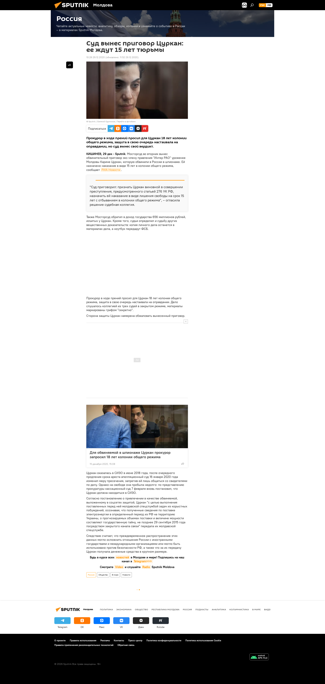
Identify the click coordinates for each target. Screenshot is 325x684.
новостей (122, 557)
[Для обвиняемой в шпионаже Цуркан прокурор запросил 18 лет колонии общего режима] (137, 426)
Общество (103, 574)
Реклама (105, 640)
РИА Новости (111, 170)
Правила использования (83, 640)
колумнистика (239, 609)
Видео (268, 609)
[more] (182, 463)
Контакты (119, 640)
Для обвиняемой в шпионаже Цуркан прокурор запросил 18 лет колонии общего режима (130, 454)
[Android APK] (259, 657)
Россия (91, 574)
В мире (115, 574)
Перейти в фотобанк (126, 121)
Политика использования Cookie (203, 640)
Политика (106, 609)
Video (119, 567)
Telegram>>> (143, 561)
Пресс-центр (135, 640)
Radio (146, 567)
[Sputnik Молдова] (72, 9)
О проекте (60, 640)
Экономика (124, 609)
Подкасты (201, 609)
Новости (126, 574)
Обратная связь (125, 645)
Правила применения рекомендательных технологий (83, 645)
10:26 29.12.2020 (95, 57)
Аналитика (219, 609)
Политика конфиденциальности (163, 640)
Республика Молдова (165, 609)
